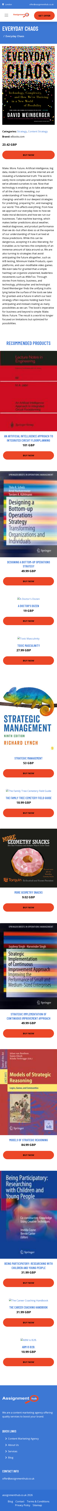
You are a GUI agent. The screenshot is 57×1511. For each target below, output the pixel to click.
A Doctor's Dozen (28, 606)
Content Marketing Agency (23, 1438)
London (8, 4)
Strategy (22, 131)
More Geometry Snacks (28, 892)
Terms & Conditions (38, 1501)
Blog (10, 1457)
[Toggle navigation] (6, 15)
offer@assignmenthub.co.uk (41, 4)
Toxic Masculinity (28, 645)
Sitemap (37, 1505)
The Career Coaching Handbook (28, 1307)
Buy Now (28, 154)
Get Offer (44, 15)
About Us (13, 1445)
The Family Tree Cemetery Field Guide (29, 798)
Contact (20, 1501)
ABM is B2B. (28, 1347)
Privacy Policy (22, 1505)
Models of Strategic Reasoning (28, 1140)
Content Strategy (38, 131)
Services (12, 1451)
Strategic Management (28, 758)
